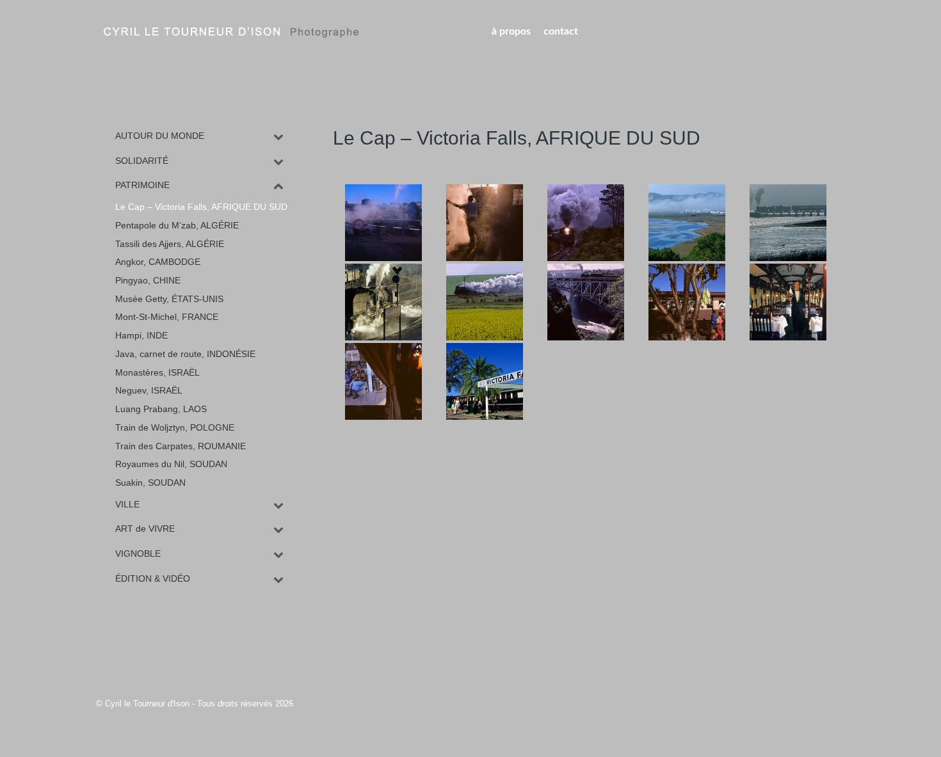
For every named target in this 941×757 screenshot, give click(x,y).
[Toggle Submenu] (278, 136)
